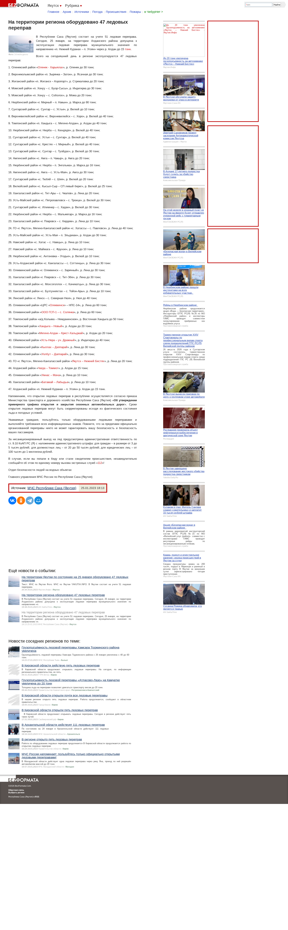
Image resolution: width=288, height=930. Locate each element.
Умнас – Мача (51, 375)
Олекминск (57, 305)
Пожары (135, 11)
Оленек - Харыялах (50, 67)
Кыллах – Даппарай (54, 347)
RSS (37, 797)
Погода (97, 11)
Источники (81, 11)
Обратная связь (16, 790)
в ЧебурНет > (153, 11)
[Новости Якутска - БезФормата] (20, 4)
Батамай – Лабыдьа (55, 382)
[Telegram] (30, 500)
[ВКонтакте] (12, 500)
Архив (67, 11)
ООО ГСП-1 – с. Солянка (58, 312)
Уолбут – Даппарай (54, 354)
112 (100, 463)
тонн (128, 49)
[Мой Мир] (38, 500)
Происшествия (116, 11)
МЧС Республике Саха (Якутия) (52, 488)
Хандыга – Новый (50, 326)
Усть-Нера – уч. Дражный (58, 340)
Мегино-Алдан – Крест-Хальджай (61, 333)
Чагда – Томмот (48, 368)
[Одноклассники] (21, 500)
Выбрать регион (16, 792)
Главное (53, 11)
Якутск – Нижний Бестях (88, 361)
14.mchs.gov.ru (21, 54)
